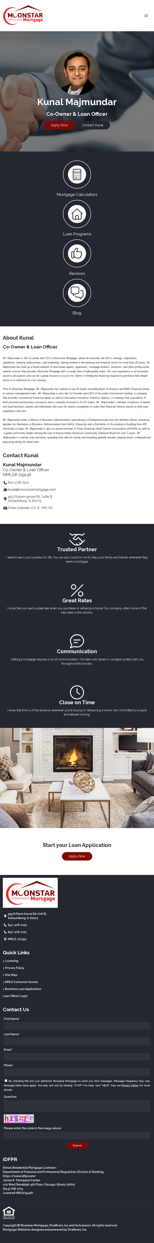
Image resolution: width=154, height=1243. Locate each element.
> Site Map (10, 975)
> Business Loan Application (22, 989)
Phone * (9, 1065)
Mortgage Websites (16, 1229)
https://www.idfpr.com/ (19, 1176)
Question (10, 1096)
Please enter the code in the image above (32, 1128)
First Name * (12, 1018)
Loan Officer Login (15, 996)
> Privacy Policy (13, 968)
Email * (8, 1049)
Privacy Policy (130, 1085)
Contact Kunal (92, 125)
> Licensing (10, 961)
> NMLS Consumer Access (20, 982)
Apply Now (59, 125)
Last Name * (12, 1034)
